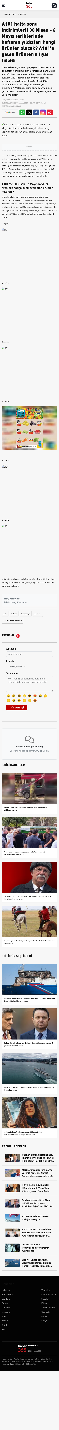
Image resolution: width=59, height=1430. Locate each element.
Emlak (44, 1316)
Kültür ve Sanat (48, 1294)
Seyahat (45, 1299)
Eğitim (44, 1303)
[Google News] (10, 112)
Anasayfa (9, 14)
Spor (4, 1316)
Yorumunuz (12, 673)
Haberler (6, 1290)
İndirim (14, 614)
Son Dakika (7, 1294)
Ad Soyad (11, 648)
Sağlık (4, 1325)
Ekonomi (6, 1307)
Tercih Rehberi (48, 1307)
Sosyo (44, 1320)
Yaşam (5, 1320)
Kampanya (25, 614)
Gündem (6, 1299)
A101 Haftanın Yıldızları (12, 621)
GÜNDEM (22, 14)
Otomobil (45, 1312)
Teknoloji (45, 1290)
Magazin (6, 1312)
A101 (5, 614)
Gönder (15, 707)
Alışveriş (37, 614)
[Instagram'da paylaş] (43, 112)
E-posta (10, 660)
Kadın (4, 1329)
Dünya (5, 1303)
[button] (3, 5)
